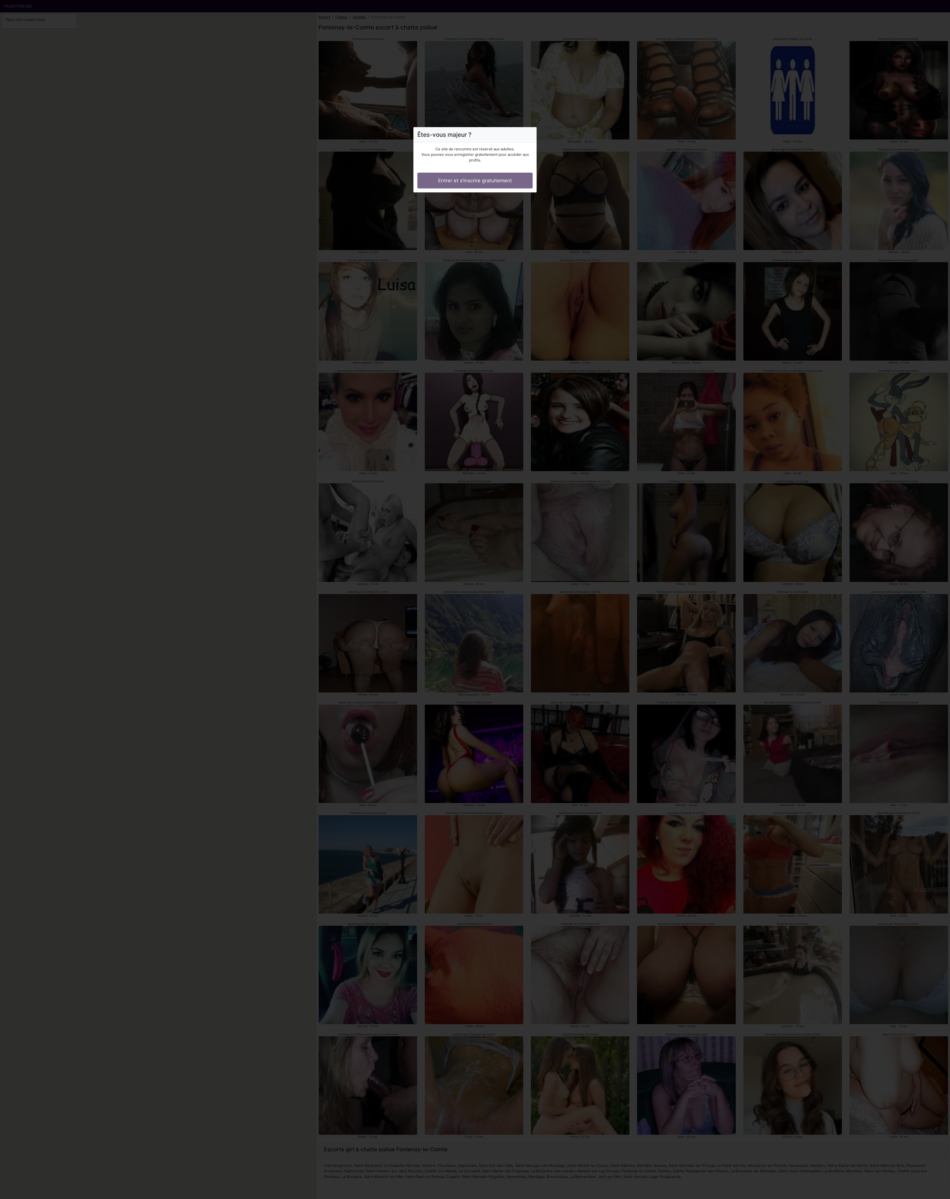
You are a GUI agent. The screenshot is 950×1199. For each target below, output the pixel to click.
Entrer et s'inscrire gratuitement (475, 181)
